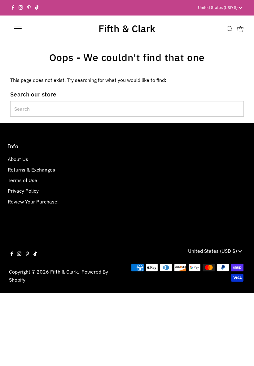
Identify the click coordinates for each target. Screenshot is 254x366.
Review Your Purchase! (33, 202)
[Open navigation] (38, 28)
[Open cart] (240, 28)
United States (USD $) (218, 7)
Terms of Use (22, 180)
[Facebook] (13, 7)
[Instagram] (20, 7)
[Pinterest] (29, 7)
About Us (18, 159)
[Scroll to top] (241, 353)
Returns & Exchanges (31, 170)
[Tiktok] (36, 7)
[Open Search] (229, 28)
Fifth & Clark (127, 28)
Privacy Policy (23, 191)
